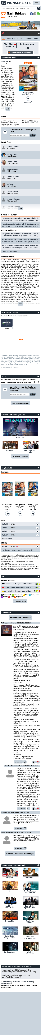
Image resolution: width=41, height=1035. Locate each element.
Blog (34, 972)
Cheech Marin (12, 162)
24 (9, 891)
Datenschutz (6, 972)
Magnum (9, 878)
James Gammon (13, 169)
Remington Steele (30, 922)
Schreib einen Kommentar (21, 618)
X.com (19, 975)
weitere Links (21, 601)
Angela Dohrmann (13, 199)
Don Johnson (12, 154)
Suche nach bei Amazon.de (17, 550)
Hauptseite (16, 982)
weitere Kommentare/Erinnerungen (21, 854)
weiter (32, 135)
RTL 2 (36, 122)
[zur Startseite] (16, 2)
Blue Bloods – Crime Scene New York (10, 907)
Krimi (9, 984)
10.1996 (30, 122)
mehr (8, 109)
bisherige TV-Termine (21, 403)
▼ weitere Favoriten (20, 456)
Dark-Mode (15, 977)
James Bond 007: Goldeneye (30, 937)
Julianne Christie (13, 147)
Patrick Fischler (12, 192)
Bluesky (13, 975)
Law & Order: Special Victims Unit (30, 907)
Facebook (5, 975)
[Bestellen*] (28, 98)
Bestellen (28, 102)
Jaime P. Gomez (13, 177)
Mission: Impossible (30, 953)
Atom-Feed (6, 977)
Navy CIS (9, 450)
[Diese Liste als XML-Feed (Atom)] (39, 382)
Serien (3, 984)
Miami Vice (20, 437)
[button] (31, 13)
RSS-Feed (26, 975)
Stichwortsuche (27, 982)
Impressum (6, 970)
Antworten (18, 762)
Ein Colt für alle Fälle (29, 451)
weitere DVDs (7, 539)
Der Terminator (9, 952)
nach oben (7, 982)
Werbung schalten (24, 970)
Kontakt (14, 970)
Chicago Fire (9, 921)
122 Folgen (5, 61)
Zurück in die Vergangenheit (9, 937)
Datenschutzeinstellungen (21, 972)
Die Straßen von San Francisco (30, 892)
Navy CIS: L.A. (30, 878)
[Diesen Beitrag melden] (25, 761)
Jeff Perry (10, 184)
